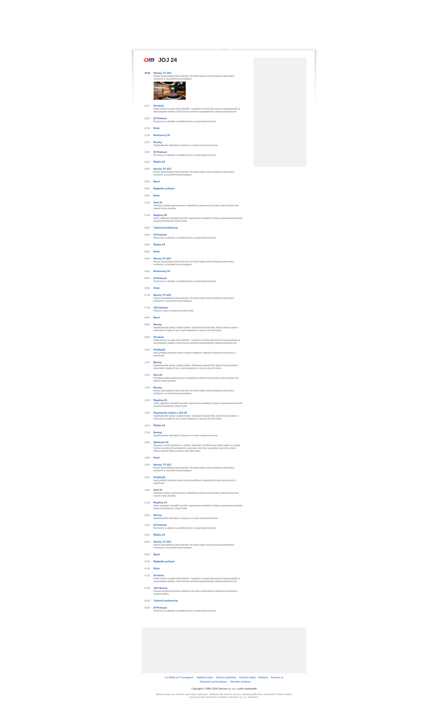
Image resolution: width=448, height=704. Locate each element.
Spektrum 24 (160, 442)
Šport (156, 181)
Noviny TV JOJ (162, 73)
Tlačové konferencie (165, 227)
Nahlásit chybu (205, 677)
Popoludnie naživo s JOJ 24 (170, 412)
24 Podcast (160, 118)
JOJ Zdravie (160, 307)
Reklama (263, 677)
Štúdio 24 (159, 161)
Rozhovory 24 (161, 135)
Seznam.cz (277, 677)
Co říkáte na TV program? (179, 677)
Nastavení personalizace (213, 681)
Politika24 (159, 349)
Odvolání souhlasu (240, 681)
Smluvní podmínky (226, 677)
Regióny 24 (160, 215)
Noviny (157, 142)
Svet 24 (157, 202)
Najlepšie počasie (164, 188)
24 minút (158, 105)
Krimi (156, 128)
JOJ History (160, 588)
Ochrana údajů (247, 677)
